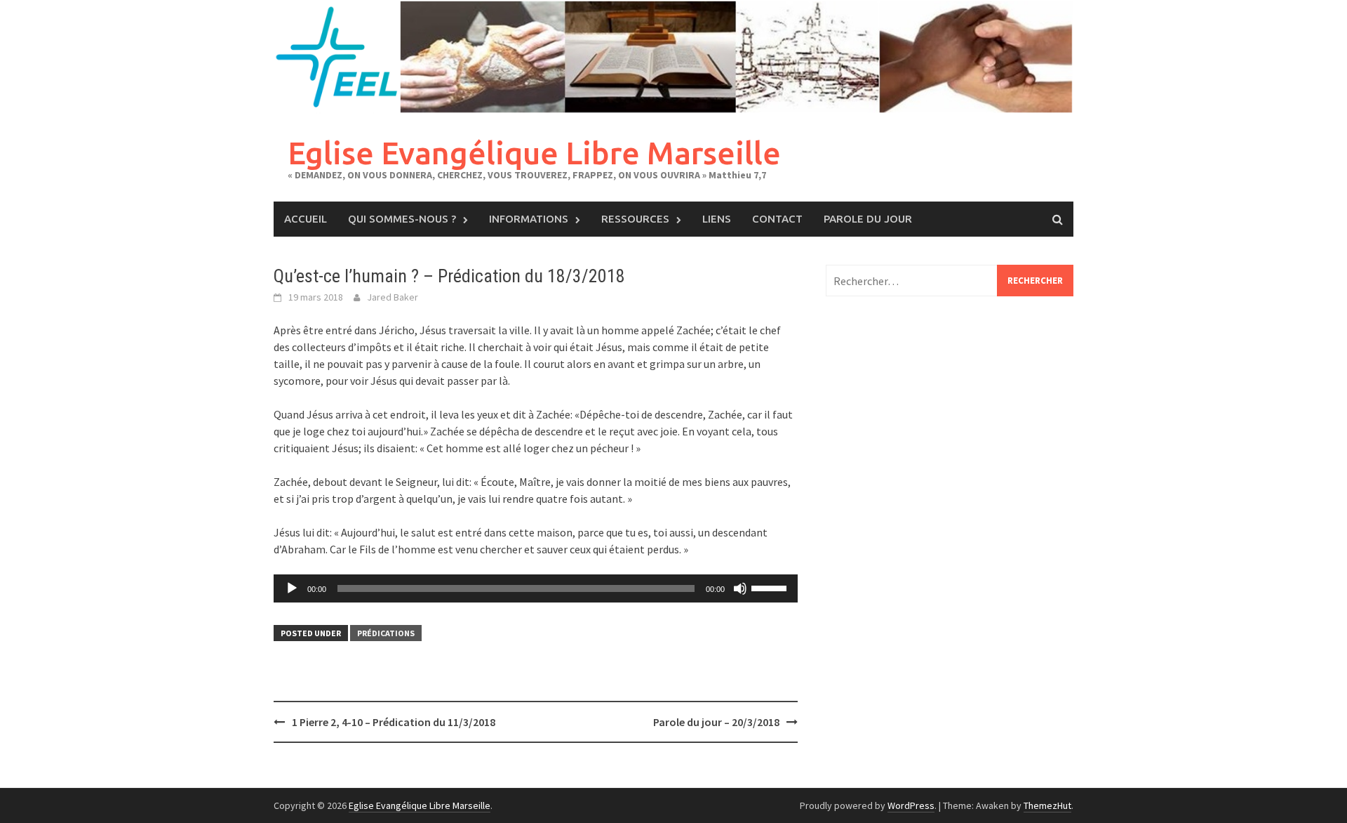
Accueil (305, 219)
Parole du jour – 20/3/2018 (716, 722)
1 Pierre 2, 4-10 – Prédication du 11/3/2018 (393, 722)
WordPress (910, 805)
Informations (528, 219)
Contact (777, 219)
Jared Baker (392, 297)
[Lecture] (292, 588)
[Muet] (740, 588)
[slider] (771, 587)
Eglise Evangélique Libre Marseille (534, 153)
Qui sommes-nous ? (402, 219)
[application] (536, 588)
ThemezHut (1047, 805)
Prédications (386, 633)
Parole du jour (868, 219)
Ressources (635, 219)
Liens (716, 219)
